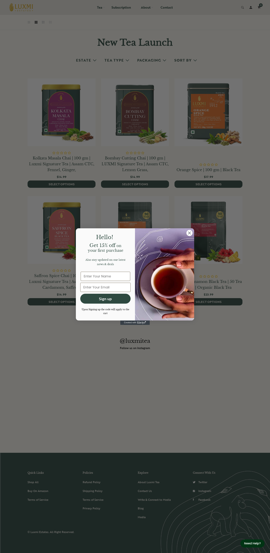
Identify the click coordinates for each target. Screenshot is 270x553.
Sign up (105, 298)
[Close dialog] (189, 233)
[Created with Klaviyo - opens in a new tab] (135, 322)
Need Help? (252, 543)
